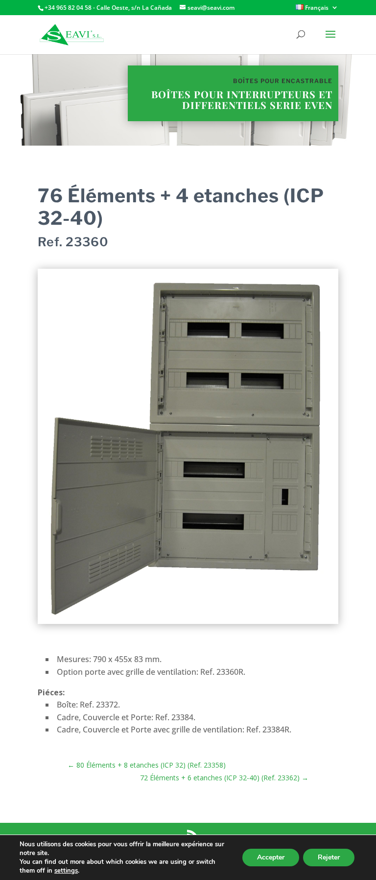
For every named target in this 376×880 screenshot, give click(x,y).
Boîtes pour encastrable (282, 81)
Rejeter (329, 857)
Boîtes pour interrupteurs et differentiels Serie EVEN (241, 99)
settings (66, 870)
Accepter (270, 857)
